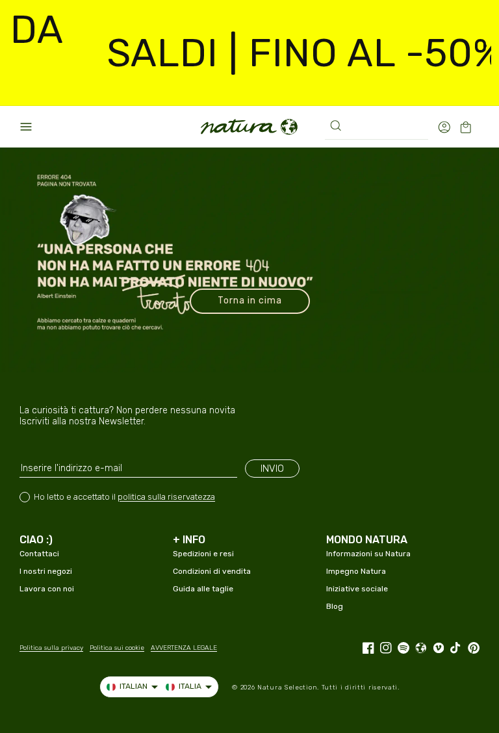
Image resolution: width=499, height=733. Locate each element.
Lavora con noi (46, 588)
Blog (334, 606)
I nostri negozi (45, 571)
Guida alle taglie (203, 588)
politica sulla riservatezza (166, 497)
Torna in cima (250, 300)
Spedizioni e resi (203, 553)
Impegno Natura (356, 571)
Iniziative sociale (357, 588)
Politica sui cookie (117, 648)
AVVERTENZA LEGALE (184, 648)
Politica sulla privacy (51, 648)
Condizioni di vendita (212, 571)
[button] (26, 126)
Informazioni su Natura (368, 553)
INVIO (272, 468)
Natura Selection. (288, 687)
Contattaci (39, 553)
